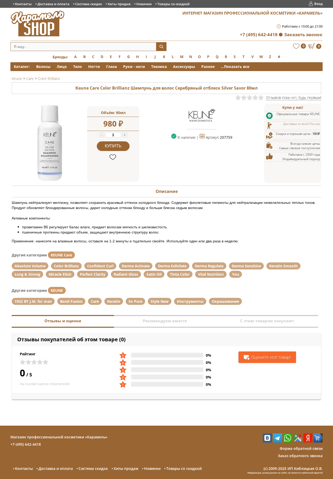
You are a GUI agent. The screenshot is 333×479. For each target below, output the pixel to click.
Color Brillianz (66, 265)
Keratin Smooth (283, 265)
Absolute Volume (30, 265)
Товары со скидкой (173, 4)
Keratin (113, 301)
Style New (160, 301)
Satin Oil (154, 274)
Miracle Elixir (60, 274)
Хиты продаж (119, 4)
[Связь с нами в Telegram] (277, 441)
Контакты (23, 4)
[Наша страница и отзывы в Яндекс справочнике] (307, 441)
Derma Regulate (209, 265)
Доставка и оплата (53, 4)
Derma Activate (136, 265)
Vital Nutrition (211, 274)
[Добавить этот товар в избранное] (113, 157)
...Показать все (235, 66)
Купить (113, 146)
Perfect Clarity (92, 274)
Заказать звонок (303, 34)
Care (95, 301)
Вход (318, 3)
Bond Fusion (71, 301)
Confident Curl (100, 265)
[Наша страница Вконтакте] (267, 441)
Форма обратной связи (301, 448)
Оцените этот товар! (271, 357)
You (235, 274)
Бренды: (60, 56)
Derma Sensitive (246, 265)
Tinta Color (180, 274)
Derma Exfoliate (172, 265)
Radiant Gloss (126, 274)
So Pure (135, 301)
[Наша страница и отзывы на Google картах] (297, 441)
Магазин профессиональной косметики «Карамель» (58, 436)
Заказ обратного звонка (300, 455)
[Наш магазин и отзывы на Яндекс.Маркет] (318, 441)
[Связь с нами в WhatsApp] (287, 441)
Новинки (144, 4)
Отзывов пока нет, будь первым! (293, 97)
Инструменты (190, 301)
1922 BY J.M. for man (33, 301)
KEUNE (57, 290)
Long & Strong (27, 274)
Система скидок (88, 4)
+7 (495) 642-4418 (259, 34)
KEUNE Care (61, 255)
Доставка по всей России (301, 124)
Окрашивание (225, 301)
